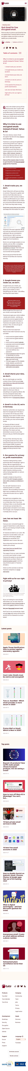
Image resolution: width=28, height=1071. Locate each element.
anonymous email (7, 594)
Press (3, 1042)
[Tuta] (5, 3)
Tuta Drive (5, 1002)
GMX (8, 153)
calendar (21, 342)
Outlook (12, 153)
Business (17, 1022)
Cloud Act (5, 415)
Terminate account (14, 1051)
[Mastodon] (7, 48)
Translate (18, 1042)
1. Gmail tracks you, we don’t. (13, 67)
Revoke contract (14, 1055)
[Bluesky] (10, 48)
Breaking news (6, 25)
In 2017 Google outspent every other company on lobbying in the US (13, 480)
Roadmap (5, 1019)
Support (4, 1045)
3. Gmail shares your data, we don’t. (13, 76)
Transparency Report (18, 397)
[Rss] (16, 48)
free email (11, 608)
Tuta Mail (4, 996)
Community (18, 996)
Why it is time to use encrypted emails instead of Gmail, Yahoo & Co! (13, 61)
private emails (10, 326)
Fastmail (18, 153)
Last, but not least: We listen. (13, 90)
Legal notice (18, 1011)
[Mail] (13, 48)
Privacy (17, 1008)
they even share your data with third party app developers (13, 383)
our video (8, 613)
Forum (4, 1039)
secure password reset (12, 353)
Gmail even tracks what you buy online (14, 207)
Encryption (5, 1025)
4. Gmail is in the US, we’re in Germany (13, 81)
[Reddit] (4, 48)
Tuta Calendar (6, 999)
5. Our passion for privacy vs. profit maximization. (13, 85)
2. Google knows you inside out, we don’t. (14, 71)
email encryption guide (9, 561)
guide (11, 605)
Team (16, 999)
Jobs (16, 1002)
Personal (17, 1019)
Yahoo (5, 153)
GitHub (4, 1031)
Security (4, 1022)
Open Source (5, 1028)
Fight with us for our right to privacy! (13, 94)
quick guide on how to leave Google (13, 603)
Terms (17, 1005)
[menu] (26, 4)
